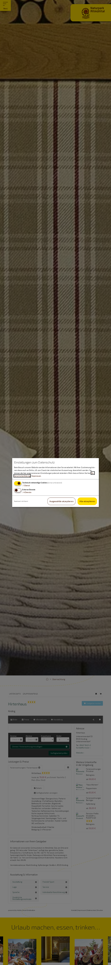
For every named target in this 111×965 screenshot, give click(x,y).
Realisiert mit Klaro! (21, 501)
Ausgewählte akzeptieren (61, 501)
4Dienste (26, 492)
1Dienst (26, 485)
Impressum (36, 476)
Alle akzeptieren (87, 501)
